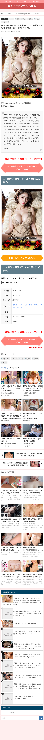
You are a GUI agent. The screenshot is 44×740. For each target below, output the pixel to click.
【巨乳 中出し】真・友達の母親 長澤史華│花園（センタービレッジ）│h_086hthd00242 (27, 676)
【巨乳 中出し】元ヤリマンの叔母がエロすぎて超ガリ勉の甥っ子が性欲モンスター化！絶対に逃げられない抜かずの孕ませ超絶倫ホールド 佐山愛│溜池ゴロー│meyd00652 (22, 601)
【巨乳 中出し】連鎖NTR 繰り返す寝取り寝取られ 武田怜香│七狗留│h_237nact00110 (27, 655)
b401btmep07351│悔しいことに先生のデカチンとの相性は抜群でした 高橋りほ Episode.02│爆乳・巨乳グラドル (27, 613)
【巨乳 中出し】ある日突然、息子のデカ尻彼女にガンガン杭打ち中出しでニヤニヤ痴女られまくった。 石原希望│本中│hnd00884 (27, 646)
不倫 (18, 19)
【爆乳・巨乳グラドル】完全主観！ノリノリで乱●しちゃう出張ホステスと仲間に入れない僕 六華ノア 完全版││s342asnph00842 (27, 665)
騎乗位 (31, 19)
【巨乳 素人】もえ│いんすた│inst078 (24, 623)
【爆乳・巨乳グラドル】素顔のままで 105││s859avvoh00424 (24, 697)
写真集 (24, 19)
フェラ (12, 19)
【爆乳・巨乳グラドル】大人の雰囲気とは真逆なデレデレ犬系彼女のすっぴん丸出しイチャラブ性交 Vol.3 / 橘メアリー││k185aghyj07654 (27, 686)
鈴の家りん (4, 18)
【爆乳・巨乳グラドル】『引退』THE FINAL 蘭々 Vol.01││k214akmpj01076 (26, 632)
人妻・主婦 (6, 22)
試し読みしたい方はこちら (23, 258)
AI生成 (37, 19)
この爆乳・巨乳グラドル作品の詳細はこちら (23, 168)
